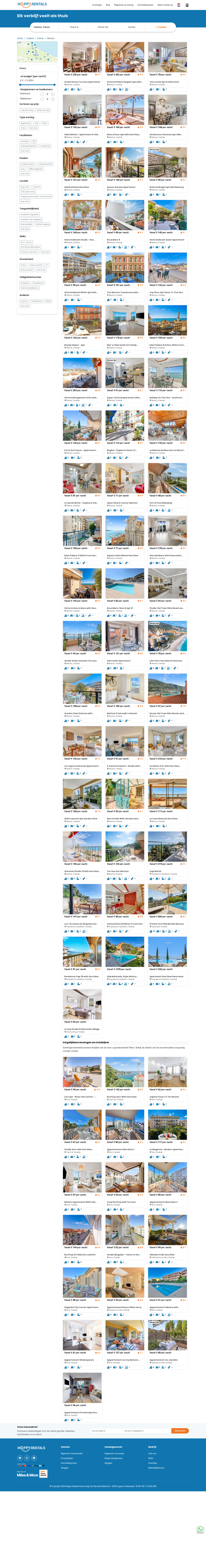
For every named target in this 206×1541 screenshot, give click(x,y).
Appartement (26, 123)
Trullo (23, 128)
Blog (108, 5)
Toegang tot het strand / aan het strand (36, 197)
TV (47, 265)
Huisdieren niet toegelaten (31, 219)
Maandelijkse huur (156, 1468)
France (40, 38)
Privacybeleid (67, 1458)
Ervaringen (97, 5)
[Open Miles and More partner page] (27, 1473)
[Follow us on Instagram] (27, 1458)
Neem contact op (165, 5)
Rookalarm (25, 283)
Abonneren (180, 1430)
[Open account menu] (186, 5)
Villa (36, 123)
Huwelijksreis (36, 301)
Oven (23, 169)
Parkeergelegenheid (28, 146)
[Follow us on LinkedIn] (34, 1458)
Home (20, 38)
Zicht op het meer (27, 192)
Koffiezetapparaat (35, 169)
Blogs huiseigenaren (114, 1458)
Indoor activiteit (36, 265)
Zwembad (24, 141)
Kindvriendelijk (26, 224)
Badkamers (25, 98)
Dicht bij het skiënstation (30, 247)
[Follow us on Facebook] (20, 1458)
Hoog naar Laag (43, 110)
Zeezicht (36, 187)
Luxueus (24, 301)
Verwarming (45, 146)
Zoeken (162, 27)
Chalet (44, 123)
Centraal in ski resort (29, 252)
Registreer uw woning (123, 5)
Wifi (34, 141)
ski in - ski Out (26, 242)
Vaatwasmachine (45, 164)
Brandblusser (38, 283)
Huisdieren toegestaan (30, 215)
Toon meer (33, 128)
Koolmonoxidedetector (29, 288)
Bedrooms (25, 93)
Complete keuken (27, 164)
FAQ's (150, 1458)
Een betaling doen (145, 5)
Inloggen (65, 1468)
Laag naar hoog (27, 110)
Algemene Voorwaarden (72, 1453)
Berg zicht (25, 187)
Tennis (23, 265)
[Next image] (99, 56)
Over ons (152, 1453)
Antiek (48, 301)
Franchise (152, 1463)
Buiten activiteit (27, 270)
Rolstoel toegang (42, 224)
